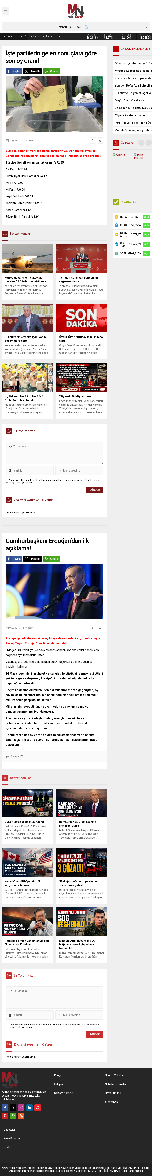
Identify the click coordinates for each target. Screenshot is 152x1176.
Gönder (54, 71)
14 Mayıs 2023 (17, 756)
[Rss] (21, 1116)
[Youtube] (37, 1107)
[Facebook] (5, 1107)
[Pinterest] (5, 1116)
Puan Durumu (12, 1138)
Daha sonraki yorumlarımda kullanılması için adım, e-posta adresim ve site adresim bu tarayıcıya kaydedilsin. (54, 481)
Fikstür (7, 1147)
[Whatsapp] (13, 1116)
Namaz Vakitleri (114, 1075)
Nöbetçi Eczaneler (115, 1084)
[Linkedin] (29, 1107)
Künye (58, 1075)
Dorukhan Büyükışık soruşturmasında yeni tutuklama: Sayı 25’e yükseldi (55, 36)
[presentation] (141, 143)
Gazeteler (9, 1129)
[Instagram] (21, 1107)
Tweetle (35, 71)
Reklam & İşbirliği (64, 1093)
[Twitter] (13, 1107)
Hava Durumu (113, 1093)
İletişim (58, 1084)
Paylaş (17, 71)
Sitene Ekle (111, 1101)
